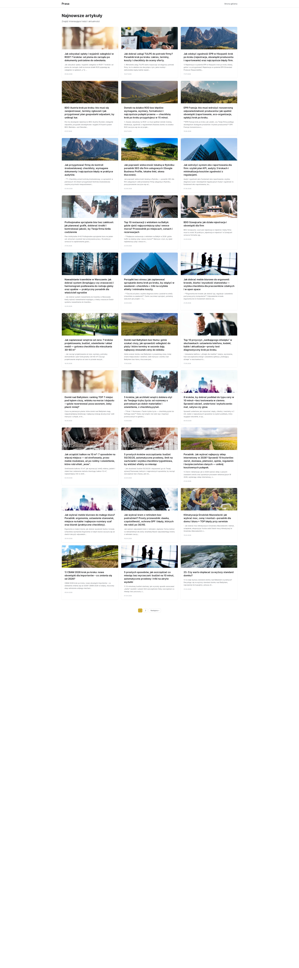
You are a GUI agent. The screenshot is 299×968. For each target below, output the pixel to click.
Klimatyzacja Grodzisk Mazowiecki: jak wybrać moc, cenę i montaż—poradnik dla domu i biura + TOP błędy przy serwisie (207, 518)
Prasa (65, 3)
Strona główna (230, 4)
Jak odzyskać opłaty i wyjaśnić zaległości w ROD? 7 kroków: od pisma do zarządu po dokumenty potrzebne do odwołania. (89, 57)
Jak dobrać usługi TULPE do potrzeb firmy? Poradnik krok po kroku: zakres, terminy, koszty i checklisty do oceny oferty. (148, 57)
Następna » (155, 610)
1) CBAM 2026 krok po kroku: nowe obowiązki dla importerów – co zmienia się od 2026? (88, 575)
